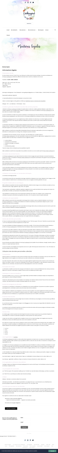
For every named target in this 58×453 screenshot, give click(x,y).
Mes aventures (22, 29)
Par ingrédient (29, 444)
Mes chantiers (32, 447)
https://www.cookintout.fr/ (24, 157)
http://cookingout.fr (23, 364)
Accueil (8, 29)
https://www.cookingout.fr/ (22, 124)
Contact (46, 29)
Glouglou (42, 444)
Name (22, 417)
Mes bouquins (41, 29)
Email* (22, 422)
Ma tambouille (14, 29)
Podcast (8, 35)
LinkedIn (6, 333)
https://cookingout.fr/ (16, 275)
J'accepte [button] (52, 450)
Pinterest (6, 332)
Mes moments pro (31, 29)
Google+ (6, 331)
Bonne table (25, 446)
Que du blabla (39, 446)
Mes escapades (32, 446)
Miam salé (48, 444)
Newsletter (29, 23)
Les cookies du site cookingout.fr (19, 444)
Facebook (6, 328)
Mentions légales (8, 444)
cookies (16, 337)
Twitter (6, 329)
